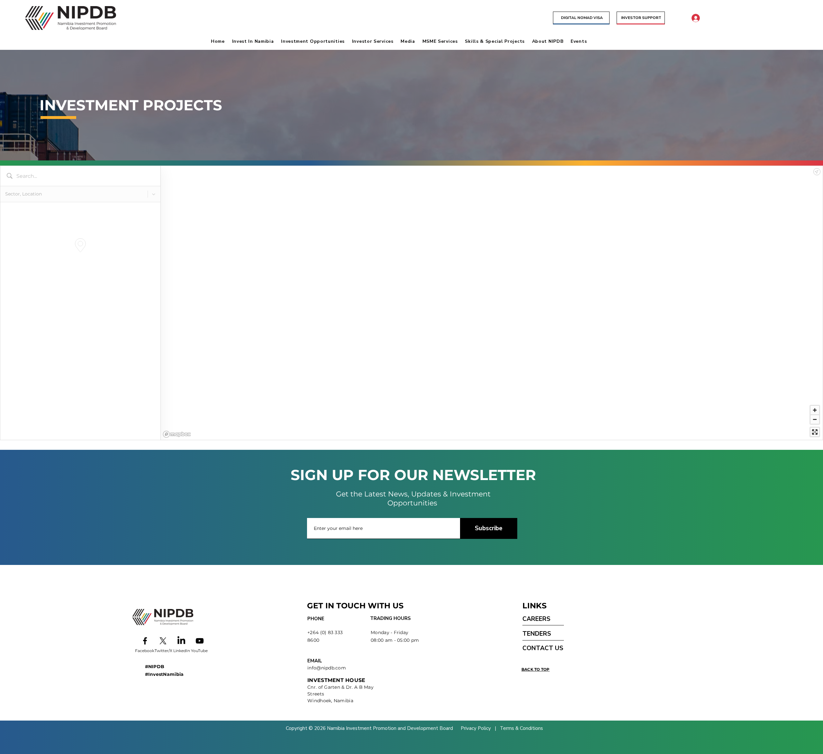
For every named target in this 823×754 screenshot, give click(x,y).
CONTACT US (542, 648)
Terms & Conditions (521, 728)
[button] (255, 41)
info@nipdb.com (326, 668)
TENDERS (536, 634)
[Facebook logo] (145, 641)
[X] (163, 641)
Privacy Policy (476, 728)
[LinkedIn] (181, 641)
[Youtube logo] (199, 641)
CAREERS (536, 619)
